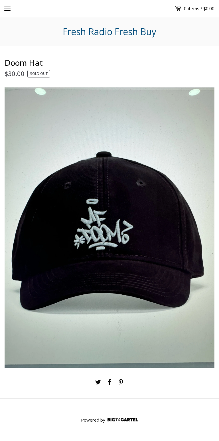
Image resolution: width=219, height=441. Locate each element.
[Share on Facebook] (109, 382)
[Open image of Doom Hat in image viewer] (109, 227)
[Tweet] (98, 382)
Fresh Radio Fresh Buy (109, 31)
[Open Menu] (7, 8)
